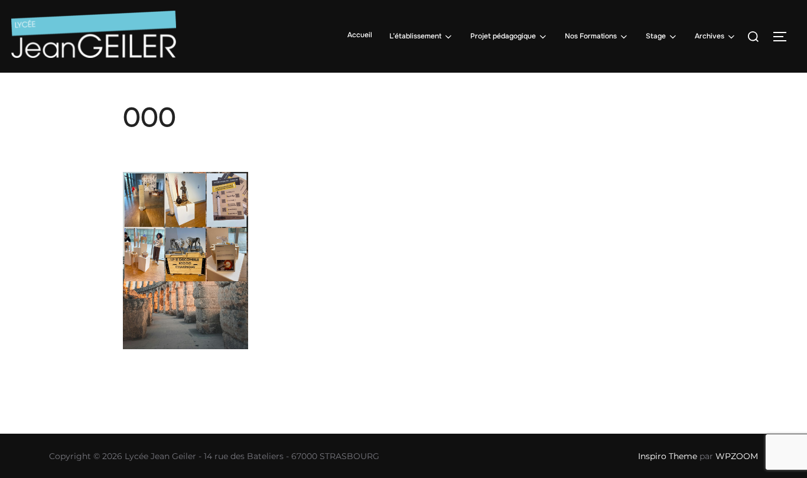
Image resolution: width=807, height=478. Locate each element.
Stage (656, 36)
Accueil (359, 35)
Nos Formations (591, 36)
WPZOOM (736, 456)
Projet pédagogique (503, 36)
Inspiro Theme (667, 456)
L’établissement (415, 36)
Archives (709, 36)
